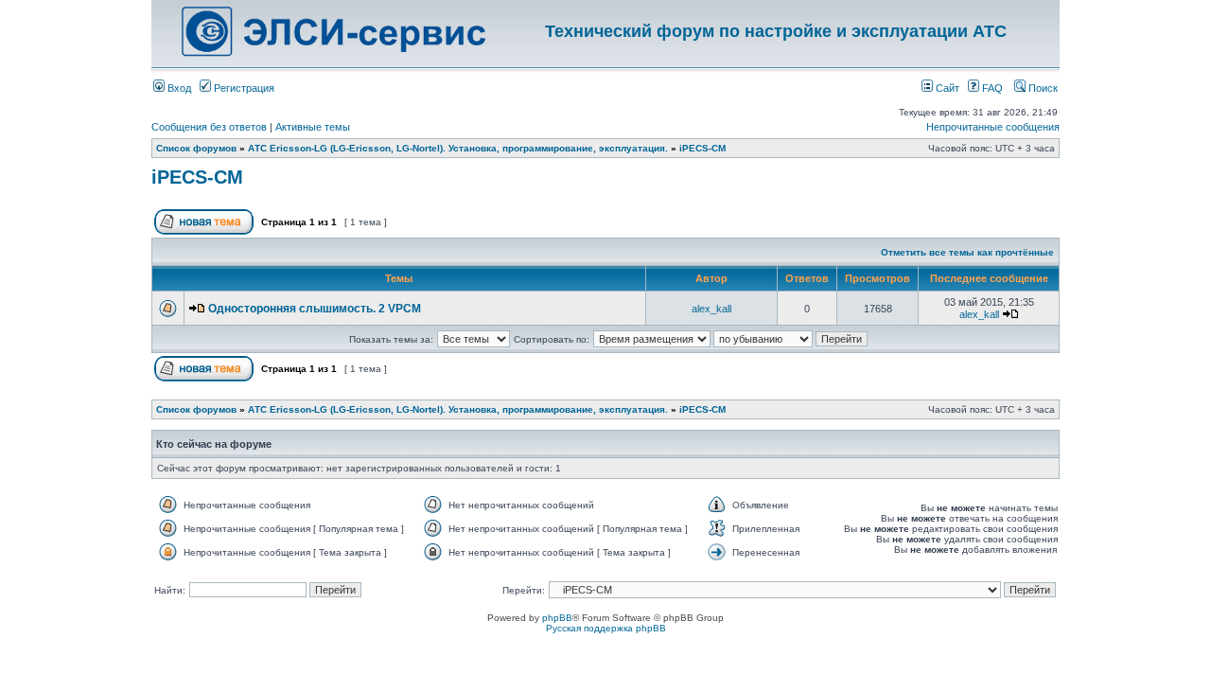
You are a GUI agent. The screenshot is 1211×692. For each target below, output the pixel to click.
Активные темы (312, 127)
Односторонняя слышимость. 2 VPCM (314, 308)
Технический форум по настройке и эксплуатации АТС (776, 31)
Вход (178, 88)
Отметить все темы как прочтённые (967, 252)
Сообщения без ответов (209, 127)
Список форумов (196, 148)
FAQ (991, 88)
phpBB (557, 617)
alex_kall (711, 308)
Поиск (1042, 88)
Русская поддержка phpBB (606, 628)
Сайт (946, 88)
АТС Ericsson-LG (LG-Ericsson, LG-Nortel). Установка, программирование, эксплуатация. (458, 148)
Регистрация (242, 88)
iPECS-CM (702, 148)
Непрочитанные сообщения (993, 127)
